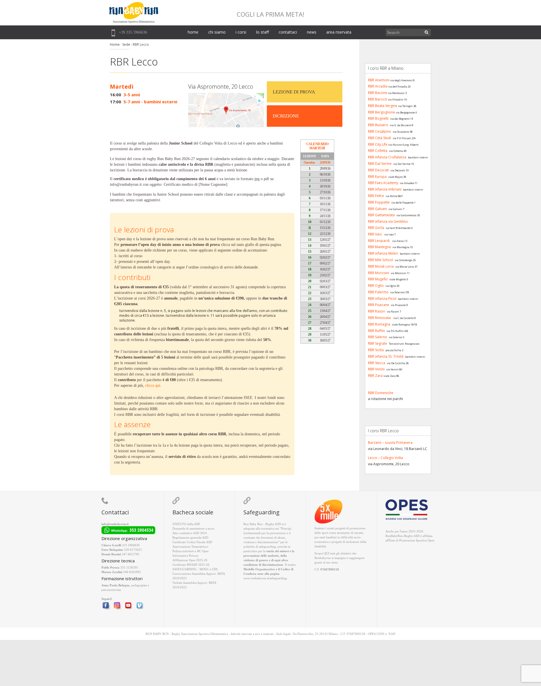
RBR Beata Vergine (382, 105)
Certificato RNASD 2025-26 (190, 564)
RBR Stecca (376, 363)
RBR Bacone (377, 92)
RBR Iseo (375, 234)
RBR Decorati (378, 170)
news (311, 32)
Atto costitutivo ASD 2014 (189, 533)
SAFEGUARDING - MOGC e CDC (195, 569)
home (193, 32)
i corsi (241, 32)
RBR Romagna (379, 324)
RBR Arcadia (377, 86)
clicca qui (152, 385)
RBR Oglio (376, 285)
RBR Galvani (377, 208)
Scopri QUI (321, 553)
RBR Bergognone (381, 112)
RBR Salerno (377, 337)
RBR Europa (377, 176)
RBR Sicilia (376, 350)
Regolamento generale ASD (190, 537)
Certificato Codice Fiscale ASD (192, 542)
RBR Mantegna (379, 246)
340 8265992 (132, 572)
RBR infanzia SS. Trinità (385, 356)
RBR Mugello (378, 279)
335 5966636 (131, 545)
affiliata (428, 536)
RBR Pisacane (378, 304)
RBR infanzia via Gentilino (388, 221)
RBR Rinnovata (379, 317)
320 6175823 (133, 549)
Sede (126, 44)
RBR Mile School (380, 259)
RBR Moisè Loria (381, 266)
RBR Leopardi (379, 240)
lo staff (262, 32)
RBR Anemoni (378, 80)
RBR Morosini (378, 272)
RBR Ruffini (376, 330)
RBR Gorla (376, 227)
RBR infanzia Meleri (383, 253)
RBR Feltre (376, 195)
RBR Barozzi (377, 99)
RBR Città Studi (379, 138)
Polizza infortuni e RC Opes (190, 551)
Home (115, 44)
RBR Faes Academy (383, 182)
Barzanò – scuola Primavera (390, 442)
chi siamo (217, 32)
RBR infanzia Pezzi (382, 298)
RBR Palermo (378, 292)
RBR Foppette (379, 202)
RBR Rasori (376, 311)
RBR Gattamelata (381, 215)
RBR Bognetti (378, 118)
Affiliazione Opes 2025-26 (189, 560)
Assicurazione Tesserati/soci (190, 546)
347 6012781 (130, 554)
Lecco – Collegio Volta (385, 457)
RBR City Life (377, 144)
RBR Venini (376, 369)
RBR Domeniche (380, 392)
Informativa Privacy (185, 555)
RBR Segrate (377, 343)
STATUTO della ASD (186, 524)
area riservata (338, 32)
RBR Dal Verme (380, 163)
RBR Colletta (377, 150)
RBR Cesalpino (379, 131)
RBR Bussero (378, 125)
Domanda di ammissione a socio (193, 528)
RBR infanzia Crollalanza (387, 157)
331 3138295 (129, 567)
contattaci (288, 32)
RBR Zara (375, 375)
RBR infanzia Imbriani (385, 189)
